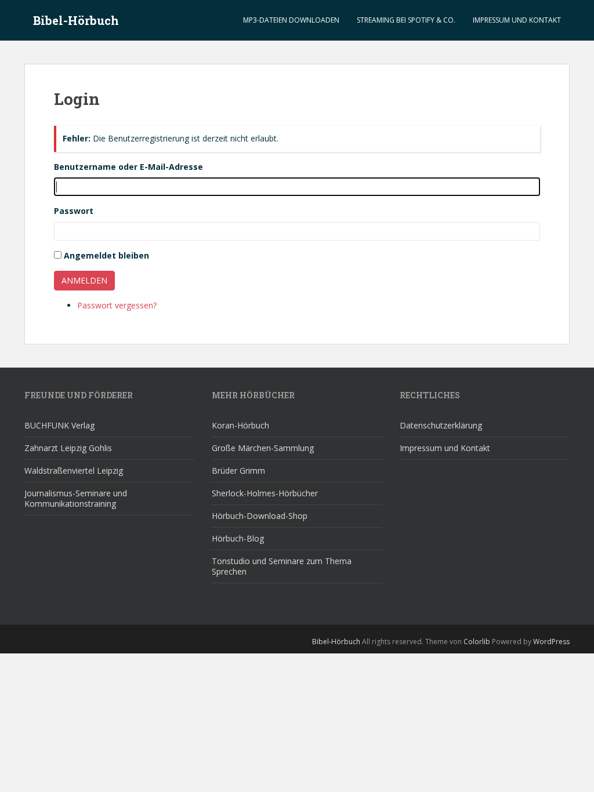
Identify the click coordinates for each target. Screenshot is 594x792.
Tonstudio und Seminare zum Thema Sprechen (282, 566)
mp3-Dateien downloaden (291, 20)
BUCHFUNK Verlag (59, 425)
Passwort (73, 210)
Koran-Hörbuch (240, 425)
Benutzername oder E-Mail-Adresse (128, 166)
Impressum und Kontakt (517, 20)
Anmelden (84, 280)
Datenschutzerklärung (441, 425)
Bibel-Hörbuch (76, 20)
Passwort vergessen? (117, 305)
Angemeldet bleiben (106, 255)
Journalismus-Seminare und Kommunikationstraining (75, 498)
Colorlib (476, 641)
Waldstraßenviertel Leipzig (73, 470)
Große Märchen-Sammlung (263, 447)
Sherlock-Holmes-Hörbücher (265, 493)
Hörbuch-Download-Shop (259, 515)
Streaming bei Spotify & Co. (406, 20)
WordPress (551, 641)
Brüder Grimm (238, 470)
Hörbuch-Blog (238, 538)
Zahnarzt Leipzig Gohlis (68, 447)
